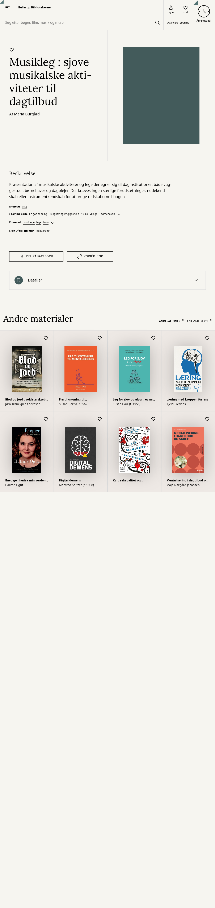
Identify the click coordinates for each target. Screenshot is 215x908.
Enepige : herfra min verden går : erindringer (25, 481)
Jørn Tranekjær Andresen (22, 404)
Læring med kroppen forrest (187, 399)
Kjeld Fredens (176, 404)
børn (46, 222)
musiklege (29, 222)
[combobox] (81, 22)
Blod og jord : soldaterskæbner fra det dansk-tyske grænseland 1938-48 (26, 400)
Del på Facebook (39, 256)
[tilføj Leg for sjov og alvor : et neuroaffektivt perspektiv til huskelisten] (153, 338)
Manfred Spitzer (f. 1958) (76, 485)
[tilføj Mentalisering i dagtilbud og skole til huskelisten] (207, 419)
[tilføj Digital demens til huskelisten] (99, 419)
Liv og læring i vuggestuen (64, 214)
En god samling (38, 214)
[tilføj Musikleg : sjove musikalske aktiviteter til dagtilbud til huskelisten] (11, 49)
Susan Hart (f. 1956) (73, 404)
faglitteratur (43, 231)
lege (38, 222)
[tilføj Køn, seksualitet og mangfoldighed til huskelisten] (153, 419)
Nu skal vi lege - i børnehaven (98, 214)
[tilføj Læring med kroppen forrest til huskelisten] (207, 338)
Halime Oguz (14, 485)
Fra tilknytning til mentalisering (71, 400)
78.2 (24, 207)
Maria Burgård (27, 114)
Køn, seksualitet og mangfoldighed (127, 481)
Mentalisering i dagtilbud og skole (187, 481)
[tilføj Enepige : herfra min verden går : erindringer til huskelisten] (46, 419)
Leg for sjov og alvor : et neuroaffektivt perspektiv (134, 400)
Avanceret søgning (178, 23)
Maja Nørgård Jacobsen (183, 485)
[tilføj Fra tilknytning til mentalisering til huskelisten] (99, 338)
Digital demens (70, 480)
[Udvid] (119, 214)
